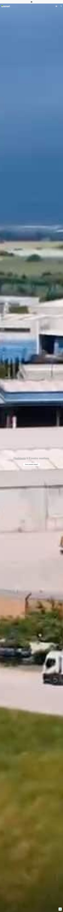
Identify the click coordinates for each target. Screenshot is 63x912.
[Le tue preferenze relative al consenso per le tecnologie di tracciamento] (60, 909)
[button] (31, 1)
